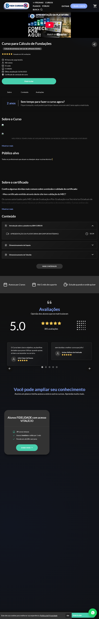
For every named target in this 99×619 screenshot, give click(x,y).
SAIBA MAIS (26, 448)
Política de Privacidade (48, 616)
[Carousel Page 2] (46, 367)
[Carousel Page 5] (57, 367)
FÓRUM (45, 6)
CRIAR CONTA (78, 6)
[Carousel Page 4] (53, 367)
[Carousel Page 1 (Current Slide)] (42, 367)
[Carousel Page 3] (49, 367)
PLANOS (36, 6)
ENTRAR (65, 6)
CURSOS (49, 2)
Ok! (68, 616)
